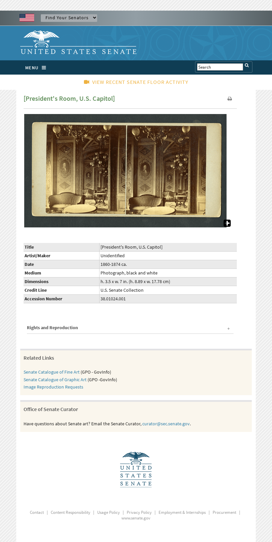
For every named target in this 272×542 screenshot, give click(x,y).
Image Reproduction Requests (53, 387)
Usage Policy (108, 512)
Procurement (224, 512)
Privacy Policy (139, 512)
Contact (37, 512)
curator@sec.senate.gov (166, 424)
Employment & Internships (182, 512)
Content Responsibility (70, 512)
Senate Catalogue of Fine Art (52, 372)
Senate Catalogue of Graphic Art (55, 380)
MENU (31, 68)
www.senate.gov (135, 518)
